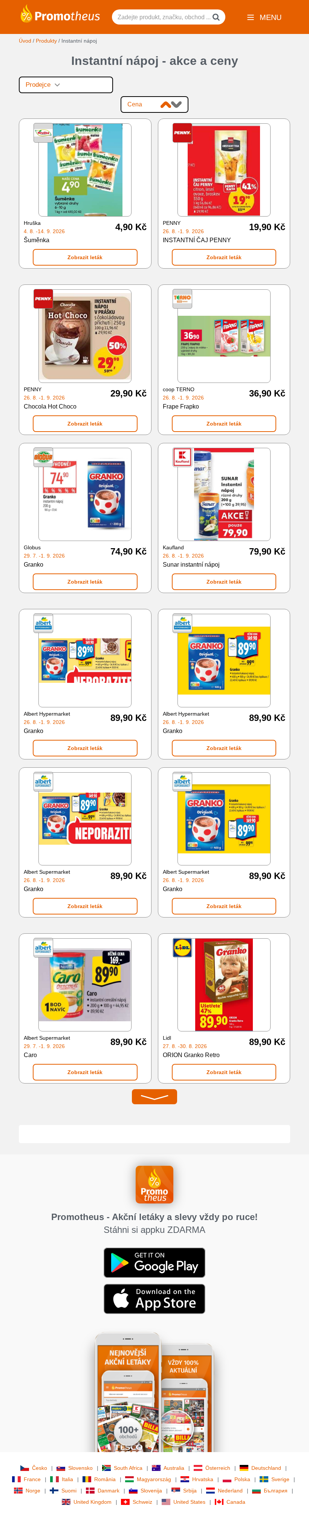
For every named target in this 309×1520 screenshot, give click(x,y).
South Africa (128, 1468)
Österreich (217, 1468)
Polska (242, 1479)
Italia (67, 1479)
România (105, 1479)
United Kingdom (92, 1502)
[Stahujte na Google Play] (154, 1262)
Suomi (68, 1491)
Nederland (230, 1491)
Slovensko (80, 1468)
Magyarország (154, 1479)
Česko (39, 1468)
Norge (33, 1491)
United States (189, 1502)
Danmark (108, 1491)
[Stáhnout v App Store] (154, 1299)
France (32, 1479)
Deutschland (266, 1468)
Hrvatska (202, 1479)
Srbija (190, 1491)
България (276, 1491)
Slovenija (151, 1491)
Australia (174, 1468)
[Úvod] (60, 13)
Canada (235, 1502)
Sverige (280, 1479)
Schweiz (142, 1502)
